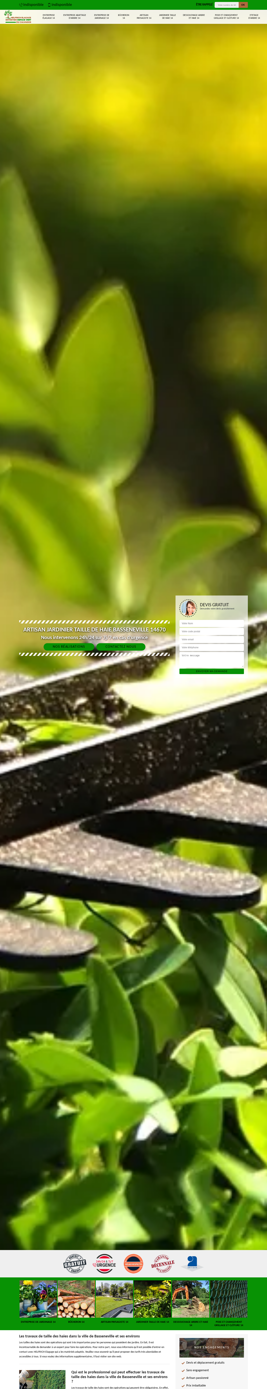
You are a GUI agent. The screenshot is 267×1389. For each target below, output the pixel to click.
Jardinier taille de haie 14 (167, 17)
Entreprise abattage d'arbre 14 (74, 17)
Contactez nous (121, 647)
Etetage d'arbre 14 (254, 17)
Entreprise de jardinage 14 (101, 17)
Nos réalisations (69, 647)
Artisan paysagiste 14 (144, 17)
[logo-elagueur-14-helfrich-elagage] (17, 17)
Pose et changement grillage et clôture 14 (226, 17)
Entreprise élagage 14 (49, 17)
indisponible (33, 5)
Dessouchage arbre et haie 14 (194, 17)
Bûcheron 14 (123, 17)
